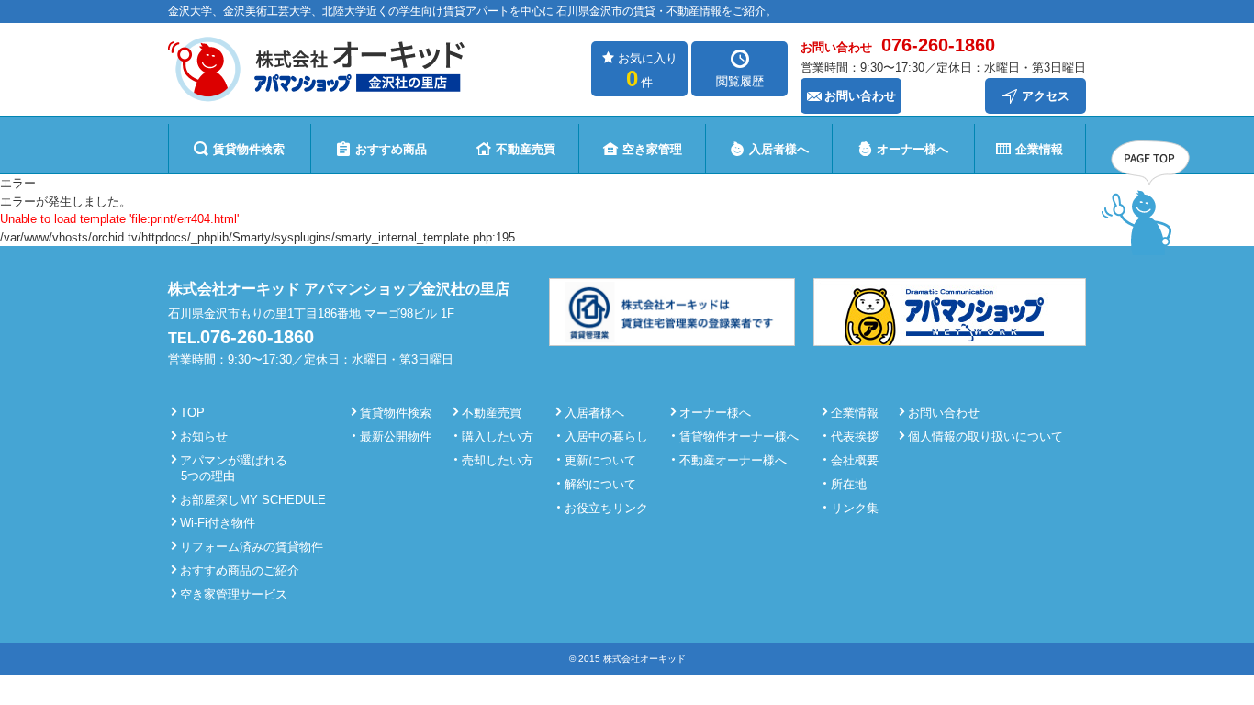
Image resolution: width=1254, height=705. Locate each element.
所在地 (849, 484)
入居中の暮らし (606, 436)
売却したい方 (497, 460)
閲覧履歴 (740, 81)
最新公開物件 (395, 436)
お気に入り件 (647, 71)
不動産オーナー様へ (733, 460)
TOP (192, 413)
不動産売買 (525, 149)
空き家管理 (652, 149)
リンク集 (855, 508)
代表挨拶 (855, 436)
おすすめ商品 (391, 149)
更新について (600, 460)
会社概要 (855, 460)
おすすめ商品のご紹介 (239, 570)
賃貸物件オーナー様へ (739, 436)
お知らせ (204, 436)
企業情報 (1039, 149)
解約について (600, 484)
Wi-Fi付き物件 (217, 523)
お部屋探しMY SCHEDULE (253, 500)
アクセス (1045, 96)
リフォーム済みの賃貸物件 (251, 547)
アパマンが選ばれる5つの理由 (233, 468)
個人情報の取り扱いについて (985, 436)
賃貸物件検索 (249, 149)
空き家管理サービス (233, 594)
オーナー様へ (912, 149)
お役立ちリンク (606, 508)
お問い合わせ (860, 96)
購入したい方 (497, 436)
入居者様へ (779, 149)
